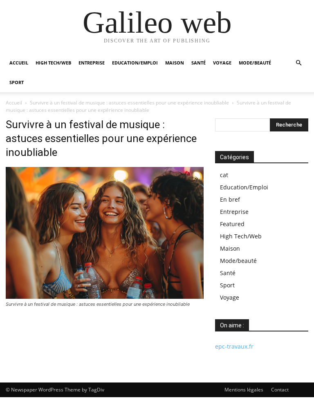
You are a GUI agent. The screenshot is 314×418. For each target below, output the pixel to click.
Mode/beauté (255, 63)
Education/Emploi (135, 63)
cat (224, 175)
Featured (232, 224)
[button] (298, 63)
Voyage (222, 63)
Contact (280, 389)
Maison (174, 63)
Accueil (18, 63)
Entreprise (91, 63)
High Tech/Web (53, 63)
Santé (198, 63)
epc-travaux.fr (234, 346)
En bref (230, 199)
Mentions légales (243, 389)
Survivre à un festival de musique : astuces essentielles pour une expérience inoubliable (129, 102)
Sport (16, 82)
